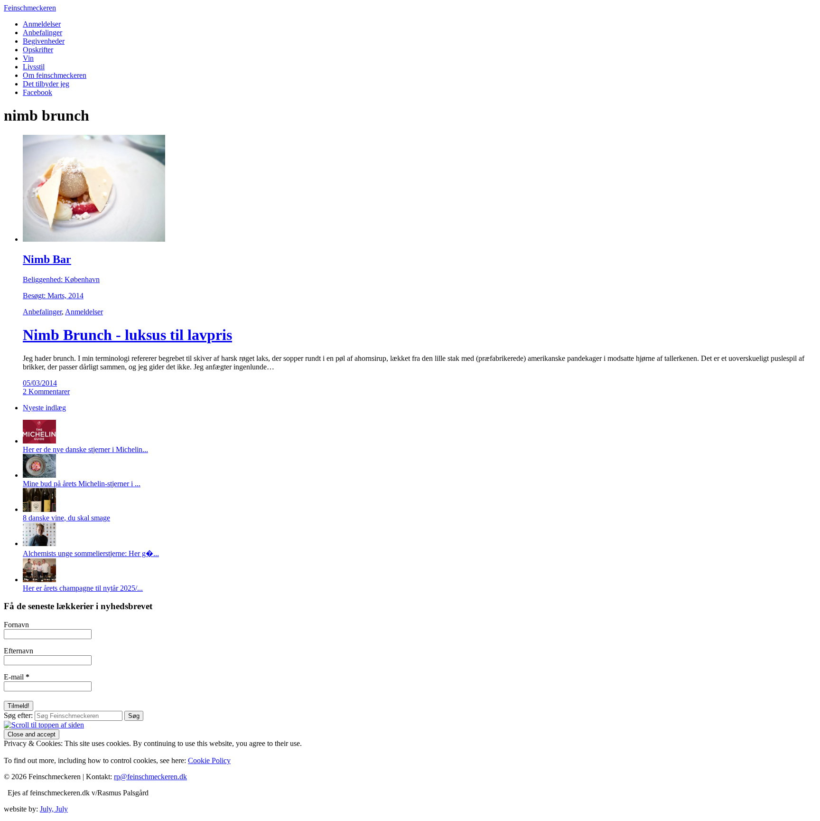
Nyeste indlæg (44, 408)
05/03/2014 (40, 383)
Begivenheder (44, 41)
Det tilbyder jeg (46, 84)
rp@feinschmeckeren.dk (150, 777)
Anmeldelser (42, 24)
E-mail (16, 677)
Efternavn (18, 651)
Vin (28, 58)
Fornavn (16, 625)
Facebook (37, 92)
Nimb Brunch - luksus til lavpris (127, 334)
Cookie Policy (209, 760)
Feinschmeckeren (30, 8)
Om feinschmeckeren (54, 75)
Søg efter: (18, 715)
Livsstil (34, 67)
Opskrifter (38, 50)
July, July (54, 809)
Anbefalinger (42, 32)
